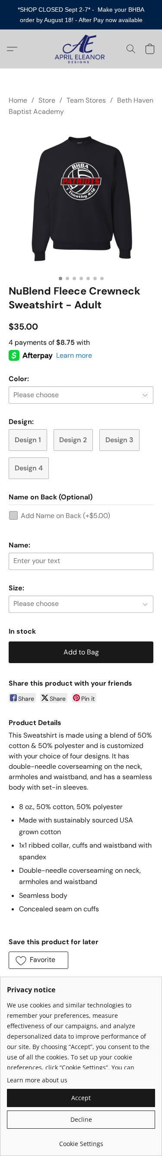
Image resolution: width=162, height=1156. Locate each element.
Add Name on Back (65, 515)
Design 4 (29, 468)
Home (18, 100)
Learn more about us (37, 1080)
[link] (81, 1140)
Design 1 (28, 439)
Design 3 (119, 439)
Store (46, 100)
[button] (81, 48)
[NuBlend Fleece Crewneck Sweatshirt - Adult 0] (81, 198)
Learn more (74, 355)
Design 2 (73, 439)
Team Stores (86, 100)
